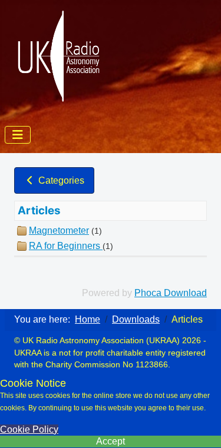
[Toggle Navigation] (18, 135)
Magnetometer (59, 230)
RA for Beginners (66, 246)
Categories (60, 180)
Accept (110, 441)
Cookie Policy (29, 429)
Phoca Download (170, 293)
